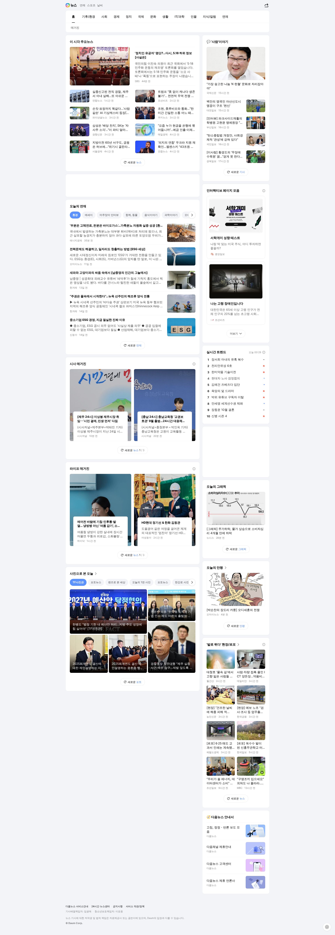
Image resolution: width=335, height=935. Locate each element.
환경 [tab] (75, 215)
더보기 (234, 333)
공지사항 (118, 906)
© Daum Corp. (74, 923)
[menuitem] (73, 16)
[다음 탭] (191, 215)
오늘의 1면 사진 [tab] (141, 582)
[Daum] (68, 5)
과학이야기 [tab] (171, 215)
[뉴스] (74, 5)
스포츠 (91, 5)
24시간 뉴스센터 (100, 906)
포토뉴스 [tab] (96, 582)
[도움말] (194, 364)
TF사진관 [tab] (78, 582)
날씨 (100, 5)
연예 (82, 5)
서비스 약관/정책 (135, 906)
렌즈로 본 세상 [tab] (116, 582)
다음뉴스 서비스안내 (77, 906)
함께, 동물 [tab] (131, 215)
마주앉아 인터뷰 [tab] (109, 215)
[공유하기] (266, 5)
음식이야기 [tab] (151, 215)
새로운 (135, 162)
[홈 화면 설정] (327, 927)
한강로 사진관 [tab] (183, 582)
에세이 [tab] (89, 215)
